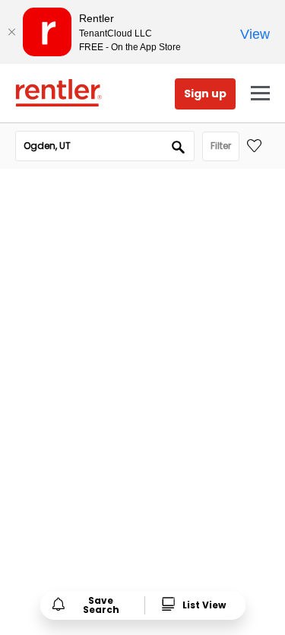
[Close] (11, 32)
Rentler (58, 92)
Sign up (205, 93)
